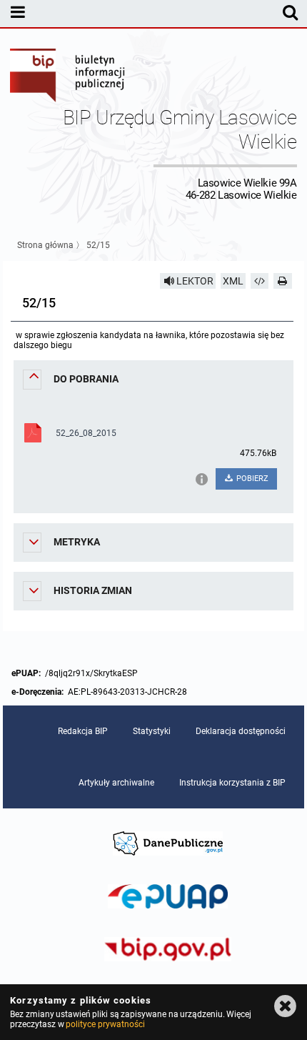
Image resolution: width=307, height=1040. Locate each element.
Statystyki (152, 731)
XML (233, 281)
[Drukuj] (282, 281)
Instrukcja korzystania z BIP (232, 783)
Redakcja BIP (83, 731)
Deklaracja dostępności (241, 731)
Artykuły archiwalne (116, 783)
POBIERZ (251, 478)
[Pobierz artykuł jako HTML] (260, 281)
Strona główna (45, 245)
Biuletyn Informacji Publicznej (68, 77)
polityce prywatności (105, 1024)
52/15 (98, 245)
